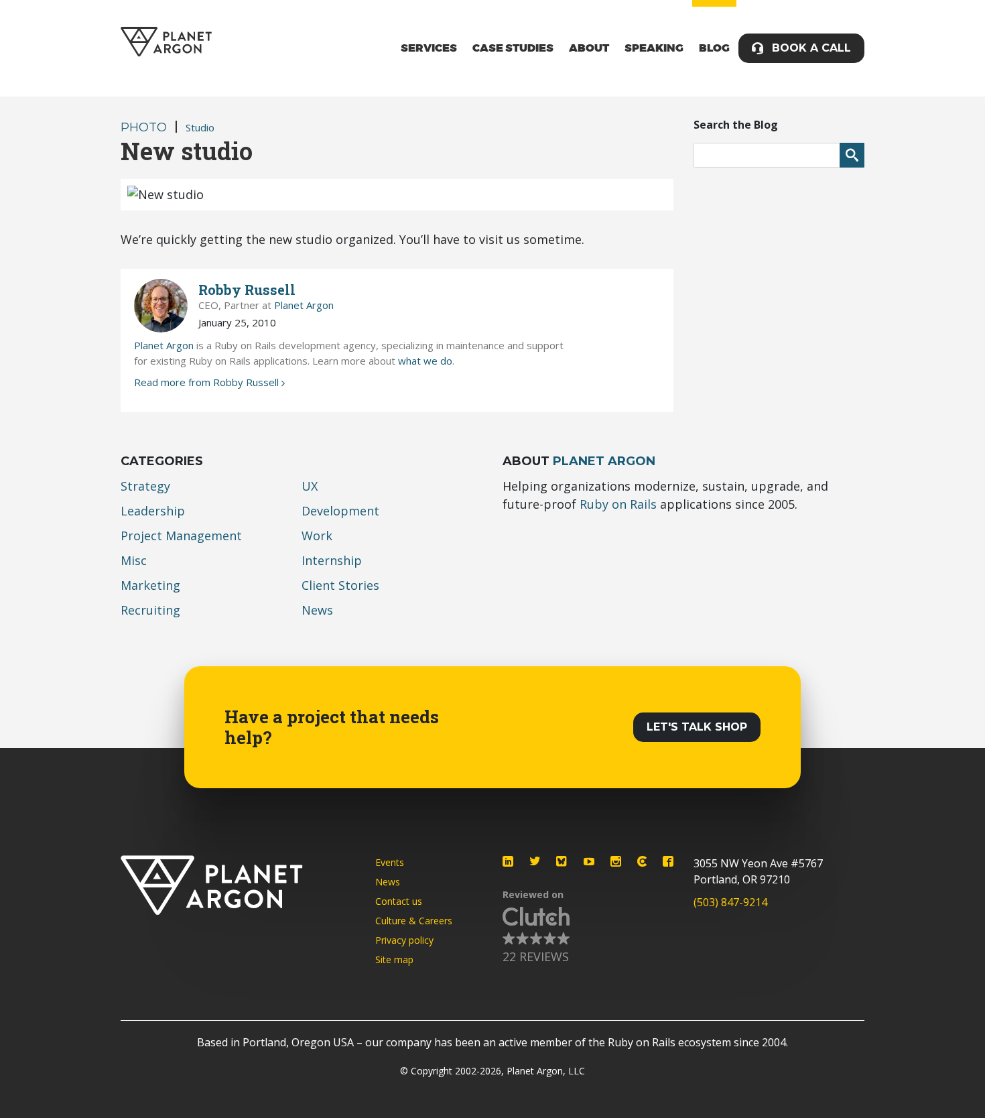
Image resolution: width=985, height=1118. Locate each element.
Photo (144, 127)
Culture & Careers (413, 920)
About (589, 48)
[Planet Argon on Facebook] (668, 861)
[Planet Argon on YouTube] (589, 861)
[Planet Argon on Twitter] (534, 861)
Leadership (153, 511)
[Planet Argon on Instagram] (615, 861)
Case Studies (512, 48)
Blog (714, 48)
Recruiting (150, 610)
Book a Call (811, 48)
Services (429, 48)
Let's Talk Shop (697, 727)
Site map (394, 959)
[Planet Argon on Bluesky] (562, 861)
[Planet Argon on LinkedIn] (508, 861)
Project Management (181, 535)
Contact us (398, 901)
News (317, 610)
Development (340, 511)
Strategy (145, 486)
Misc (134, 560)
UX (310, 486)
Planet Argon (304, 305)
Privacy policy (404, 940)
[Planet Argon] (166, 42)
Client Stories (340, 585)
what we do (425, 360)
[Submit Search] (852, 155)
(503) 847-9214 (730, 902)
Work (317, 535)
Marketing (150, 585)
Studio (200, 127)
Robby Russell (247, 289)
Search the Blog (736, 124)
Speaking (654, 48)
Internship (332, 560)
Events (389, 862)
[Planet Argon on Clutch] (642, 861)
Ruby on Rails (618, 504)
